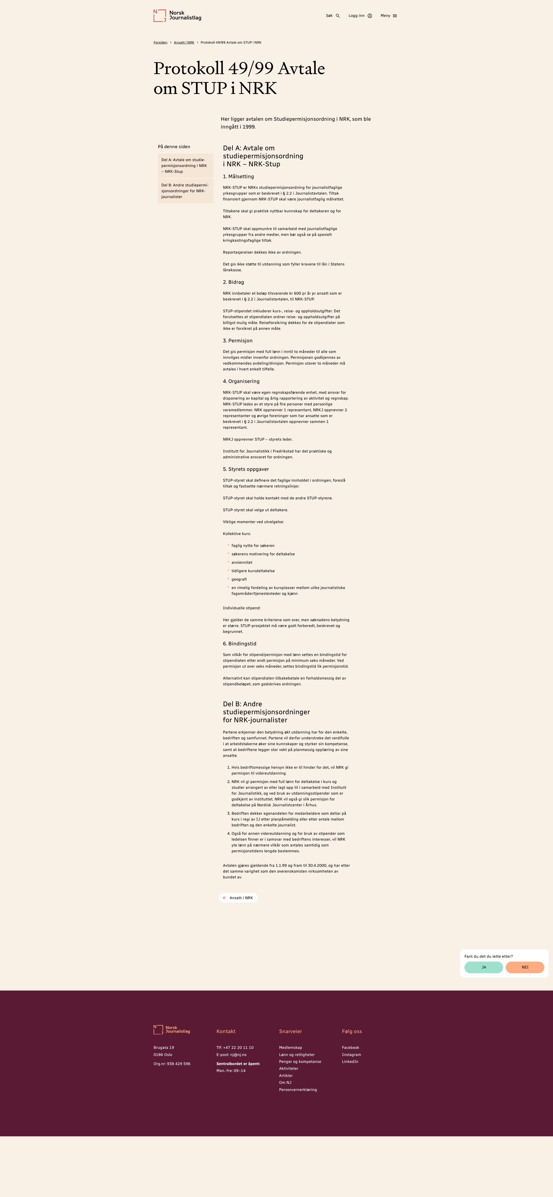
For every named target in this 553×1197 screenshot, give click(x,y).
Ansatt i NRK (184, 42)
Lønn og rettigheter (297, 1054)
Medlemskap (290, 1047)
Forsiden (160, 42)
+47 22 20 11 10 (238, 1047)
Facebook (350, 1047)
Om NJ (285, 1082)
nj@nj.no (238, 1054)
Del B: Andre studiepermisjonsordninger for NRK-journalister (185, 191)
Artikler (286, 1075)
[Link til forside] (177, 16)
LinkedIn (350, 1061)
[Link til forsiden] (182, 1030)
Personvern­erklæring (298, 1089)
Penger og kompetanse (300, 1061)
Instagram (351, 1054)
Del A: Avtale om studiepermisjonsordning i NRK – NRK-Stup (184, 165)
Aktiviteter (288, 1068)
